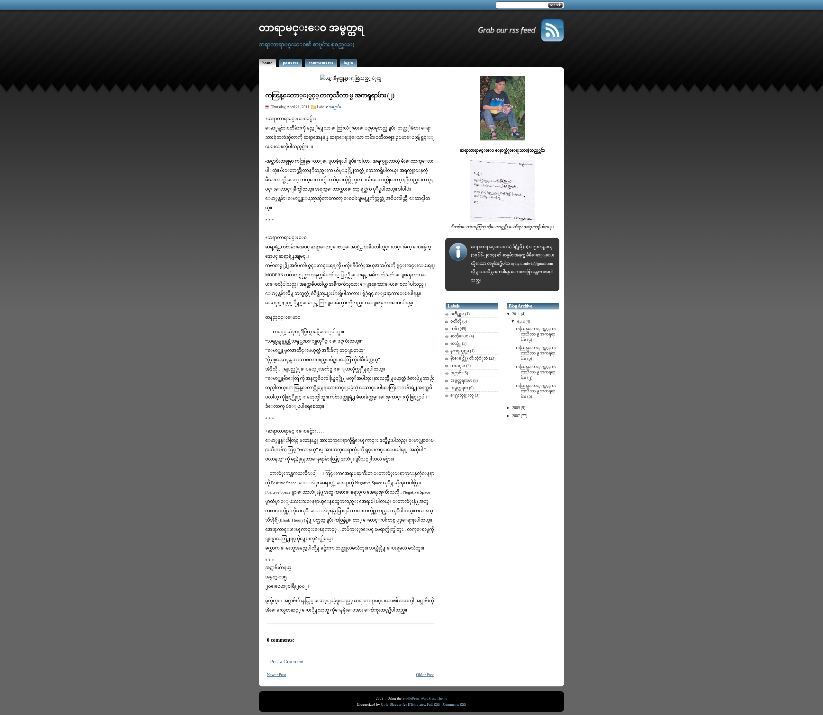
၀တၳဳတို (456, 321)
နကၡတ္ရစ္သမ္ (460, 351)
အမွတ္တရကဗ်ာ (461, 380)
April (521, 321)
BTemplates (416, 704)
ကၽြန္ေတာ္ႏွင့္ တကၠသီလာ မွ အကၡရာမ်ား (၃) (536, 353)
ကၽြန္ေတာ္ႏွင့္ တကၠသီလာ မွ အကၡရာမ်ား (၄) (536, 334)
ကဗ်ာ (455, 328)
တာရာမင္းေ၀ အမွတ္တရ (311, 27)
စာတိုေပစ (459, 336)
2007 (516, 416)
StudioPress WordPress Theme (424, 698)
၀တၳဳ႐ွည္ (457, 314)
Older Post (425, 675)
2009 (516, 408)
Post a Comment (286, 661)
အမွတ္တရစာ (459, 388)
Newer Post (276, 675)
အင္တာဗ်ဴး (335, 107)
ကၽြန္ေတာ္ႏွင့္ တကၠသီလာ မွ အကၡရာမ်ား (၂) (329, 95)
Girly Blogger (391, 704)
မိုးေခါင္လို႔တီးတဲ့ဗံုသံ (469, 358)
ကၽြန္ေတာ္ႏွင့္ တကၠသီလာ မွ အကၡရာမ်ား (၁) (536, 391)
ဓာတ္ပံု (456, 343)
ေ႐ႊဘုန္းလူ (462, 395)
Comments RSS (454, 704)
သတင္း (458, 365)
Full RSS (433, 704)
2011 (516, 314)
